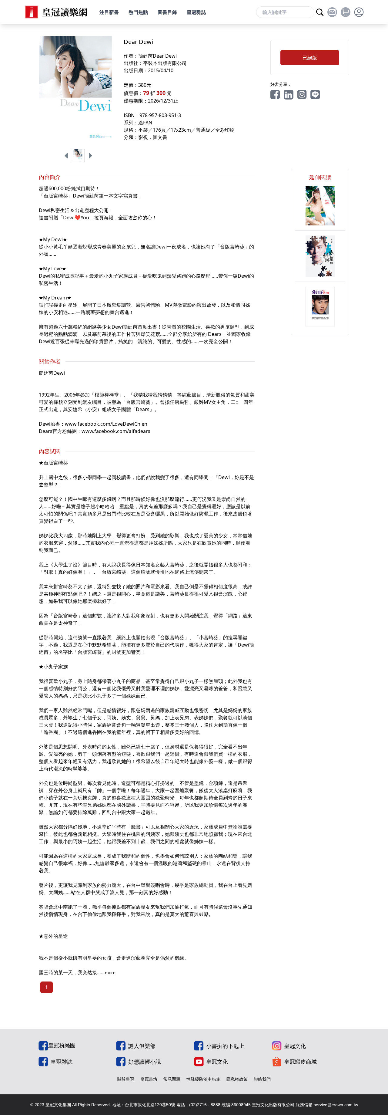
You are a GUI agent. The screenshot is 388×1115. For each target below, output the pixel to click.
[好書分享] (275, 95)
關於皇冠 (125, 1079)
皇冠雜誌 (196, 12)
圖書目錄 (167, 12)
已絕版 (310, 57)
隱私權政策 (237, 1079)
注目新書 (109, 12)
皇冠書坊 (148, 1079)
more (110, 972)
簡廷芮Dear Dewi (157, 55)
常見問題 (171, 1079)
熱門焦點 (138, 12)
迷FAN (145, 122)
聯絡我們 (262, 1079)
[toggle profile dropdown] (359, 12)
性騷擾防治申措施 (203, 1079)
